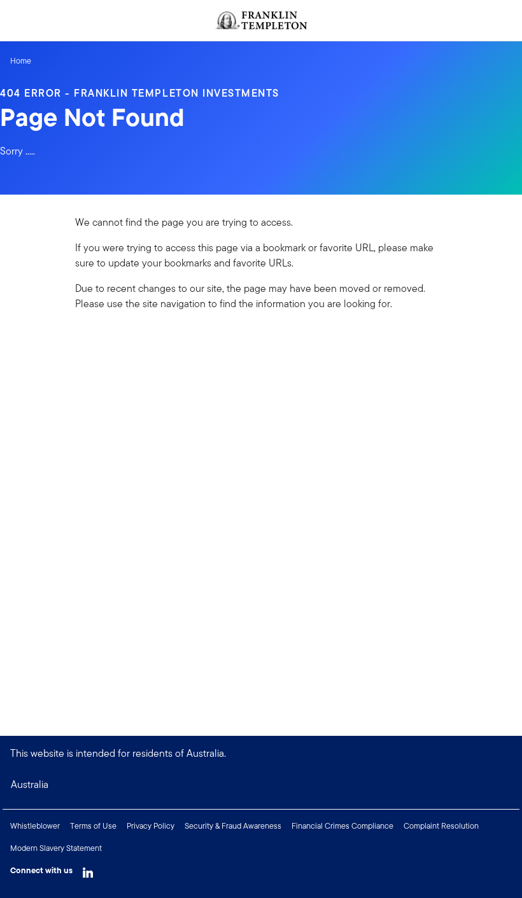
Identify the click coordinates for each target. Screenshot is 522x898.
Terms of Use (93, 826)
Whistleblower (35, 826)
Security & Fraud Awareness (233, 826)
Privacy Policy (150, 826)
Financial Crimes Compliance (342, 826)
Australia (29, 784)
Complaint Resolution (441, 826)
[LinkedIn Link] (88, 869)
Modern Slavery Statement (56, 848)
